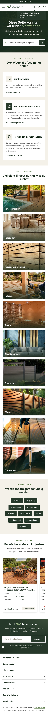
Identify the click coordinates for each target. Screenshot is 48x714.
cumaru (32, 501)
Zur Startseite (11, 92)
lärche (18, 501)
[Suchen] (34, 6)
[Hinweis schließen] (44, 13)
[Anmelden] (39, 6)
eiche (12, 514)
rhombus (26, 514)
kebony (25, 526)
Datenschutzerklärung (25, 645)
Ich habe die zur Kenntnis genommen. (25, 647)
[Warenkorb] (44, 6)
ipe (39, 514)
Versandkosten (39, 708)
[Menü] (3, 6)
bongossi (17, 520)
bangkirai (33, 507)
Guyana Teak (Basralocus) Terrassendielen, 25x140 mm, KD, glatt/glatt (19, 588)
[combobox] (23, 42)
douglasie (17, 507)
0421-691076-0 (25, 2)
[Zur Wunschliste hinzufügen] (33, 561)
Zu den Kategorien (13, 122)
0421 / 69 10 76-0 (12, 155)
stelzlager (33, 520)
